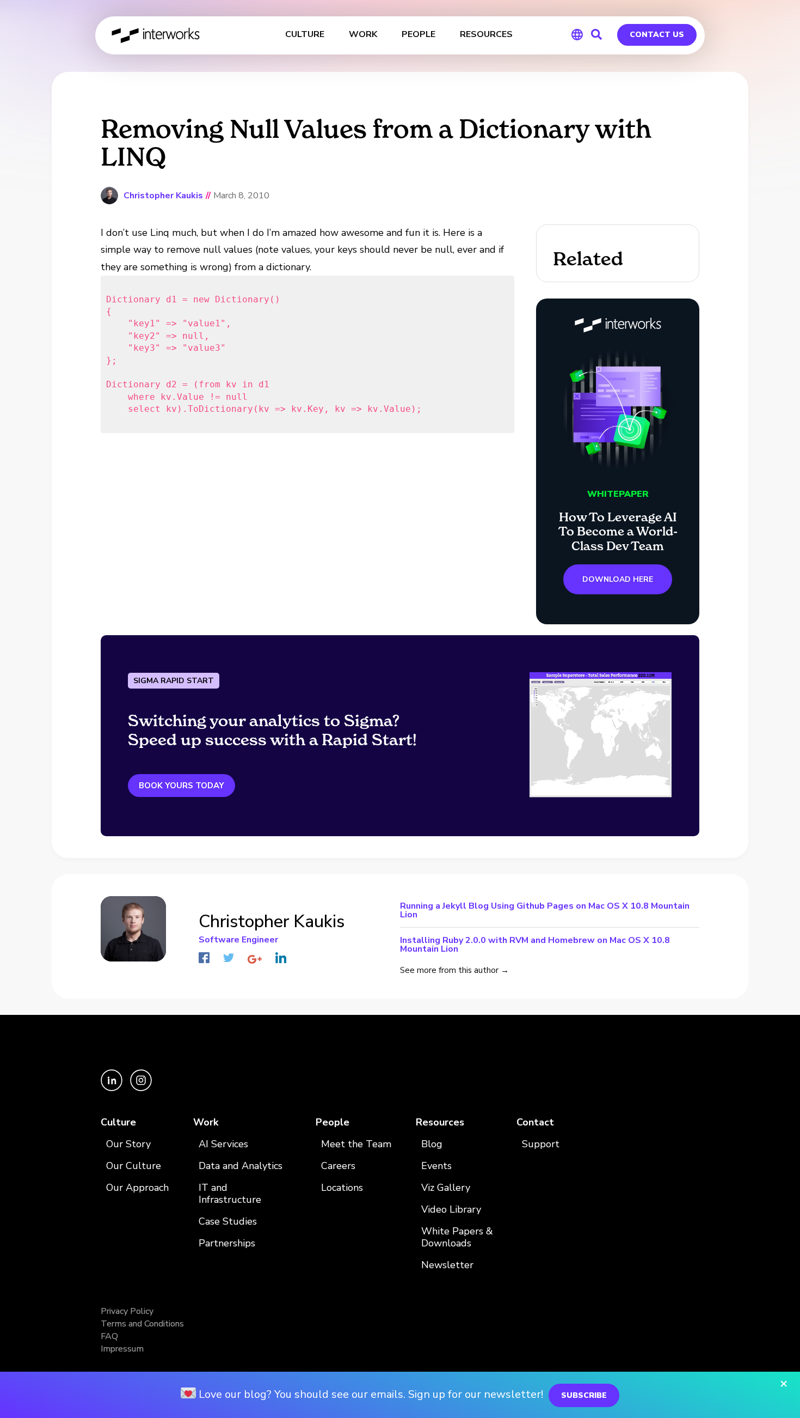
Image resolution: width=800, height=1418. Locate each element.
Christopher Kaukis (163, 196)
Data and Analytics (240, 1166)
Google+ (255, 959)
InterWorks (156, 35)
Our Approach (137, 1188)
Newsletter (447, 1265)
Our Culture (133, 1166)
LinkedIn (280, 957)
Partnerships (227, 1243)
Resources (440, 1122)
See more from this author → (454, 970)
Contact (535, 1122)
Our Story (128, 1144)
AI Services (223, 1144)
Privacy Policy (127, 1311)
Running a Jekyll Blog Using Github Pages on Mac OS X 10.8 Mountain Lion (545, 911)
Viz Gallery (445, 1188)
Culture (118, 1122)
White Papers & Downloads (457, 1237)
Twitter (228, 957)
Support (540, 1144)
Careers (338, 1166)
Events (436, 1166)
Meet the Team (356, 1144)
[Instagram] (141, 1088)
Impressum (122, 1349)
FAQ (109, 1336)
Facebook (204, 957)
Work (205, 1122)
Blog (431, 1144)
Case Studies (228, 1221)
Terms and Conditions (142, 1324)
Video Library (451, 1209)
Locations (342, 1188)
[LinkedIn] (113, 1088)
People (332, 1122)
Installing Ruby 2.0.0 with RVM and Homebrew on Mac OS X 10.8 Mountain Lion (535, 943)
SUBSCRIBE (584, 1395)
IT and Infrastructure (230, 1194)
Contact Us (657, 34)
